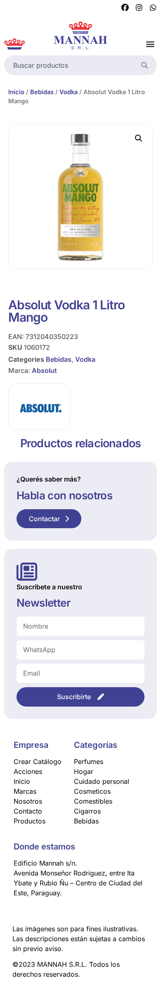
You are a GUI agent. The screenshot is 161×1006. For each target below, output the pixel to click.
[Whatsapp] (153, 8)
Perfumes (88, 761)
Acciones (28, 771)
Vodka (68, 92)
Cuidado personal (101, 781)
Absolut (44, 370)
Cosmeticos (92, 791)
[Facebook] (125, 8)
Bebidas (42, 92)
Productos (29, 821)
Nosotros (28, 801)
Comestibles (93, 801)
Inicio (16, 92)
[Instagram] (139, 8)
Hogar (83, 771)
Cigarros (87, 811)
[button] (150, 44)
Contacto (28, 811)
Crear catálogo (38, 761)
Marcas (25, 791)
